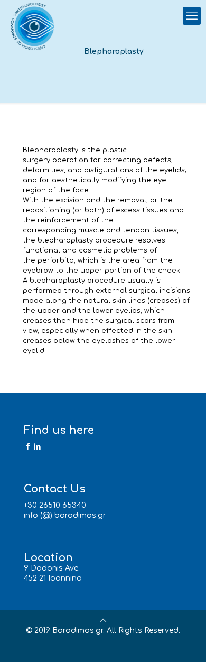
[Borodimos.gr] (34, 26)
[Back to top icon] (103, 620)
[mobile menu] (192, 16)
